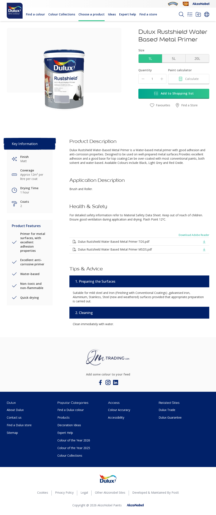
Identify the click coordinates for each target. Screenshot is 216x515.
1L (150, 58)
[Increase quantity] (161, 79)
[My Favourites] (198, 14)
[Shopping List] (189, 14)
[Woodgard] (185, 4)
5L (174, 58)
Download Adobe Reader (194, 235)
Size (141, 50)
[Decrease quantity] (143, 79)
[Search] (181, 14)
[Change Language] (206, 14)
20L (197, 58)
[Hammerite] (173, 4)
